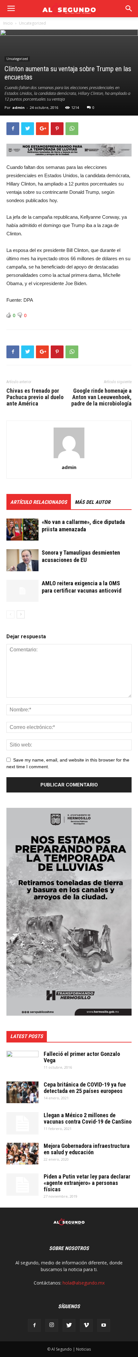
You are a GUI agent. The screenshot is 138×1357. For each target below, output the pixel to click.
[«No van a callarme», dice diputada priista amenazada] (22, 530)
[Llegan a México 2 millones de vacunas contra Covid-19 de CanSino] (22, 1123)
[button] (129, 8)
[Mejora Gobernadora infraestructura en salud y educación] (22, 1154)
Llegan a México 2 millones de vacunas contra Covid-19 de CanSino (88, 1118)
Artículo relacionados (38, 502)
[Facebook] (34, 1325)
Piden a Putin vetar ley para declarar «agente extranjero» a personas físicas (87, 1183)
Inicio (8, 23)
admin (18, 107)
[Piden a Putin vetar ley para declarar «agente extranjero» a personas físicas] (22, 1184)
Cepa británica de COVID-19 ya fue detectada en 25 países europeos (85, 1087)
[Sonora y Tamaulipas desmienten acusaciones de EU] (22, 560)
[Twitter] (69, 1325)
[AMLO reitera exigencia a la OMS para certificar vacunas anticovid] (22, 591)
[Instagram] (51, 1325)
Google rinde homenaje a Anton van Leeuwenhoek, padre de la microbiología (101, 397)
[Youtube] (103, 1325)
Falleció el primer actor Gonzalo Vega (82, 1057)
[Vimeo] (86, 1325)
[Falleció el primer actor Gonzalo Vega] (22, 1062)
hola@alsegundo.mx (84, 1283)
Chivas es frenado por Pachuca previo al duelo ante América (35, 397)
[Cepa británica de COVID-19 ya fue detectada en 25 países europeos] (22, 1092)
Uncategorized (32, 23)
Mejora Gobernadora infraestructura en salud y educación (87, 1149)
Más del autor (92, 502)
